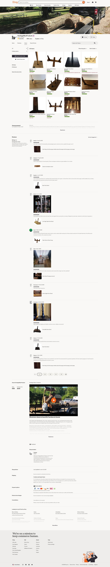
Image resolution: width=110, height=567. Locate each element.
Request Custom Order (20, 56)
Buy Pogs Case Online (81, 519)
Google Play (26, 558)
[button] (85, 37)
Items (13, 43)
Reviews (19, 43)
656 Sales (14, 64)
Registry (70, 5)
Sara (34, 229)
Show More (55, 525)
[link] (35, 374)
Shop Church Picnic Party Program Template (64, 519)
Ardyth (34, 140)
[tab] (20, 48)
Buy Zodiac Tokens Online (61, 513)
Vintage (63, 5)
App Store (16, 558)
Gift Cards (77, 5)
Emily (34, 193)
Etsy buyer (35, 284)
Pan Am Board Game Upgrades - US (84, 521)
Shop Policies (33, 43)
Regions (96, 564)
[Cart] (95, 2)
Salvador (35, 157)
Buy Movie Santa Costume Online (18, 513)
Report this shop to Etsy (17, 71)
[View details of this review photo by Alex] (42, 258)
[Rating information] (18, 39)
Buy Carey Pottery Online (82, 513)
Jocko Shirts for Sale (16, 519)
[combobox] (50, 2)
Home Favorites (47, 5)
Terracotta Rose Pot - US (39, 521)
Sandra (34, 175)
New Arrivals (38, 5)
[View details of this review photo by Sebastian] (42, 312)
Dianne (34, 338)
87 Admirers (14, 66)
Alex (34, 248)
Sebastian (35, 302)
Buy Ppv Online (37, 513)
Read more (62, 130)
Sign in (88, 2)
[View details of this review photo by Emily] (42, 204)
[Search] (83, 2)
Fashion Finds (56, 5)
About (25, 43)
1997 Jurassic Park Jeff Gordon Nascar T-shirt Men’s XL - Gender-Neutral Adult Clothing (21, 522)
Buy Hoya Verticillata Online (39, 519)
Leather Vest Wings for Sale (17, 515)
